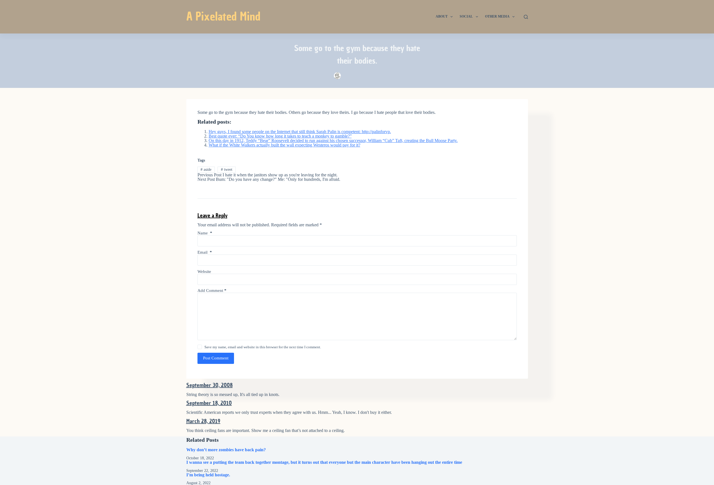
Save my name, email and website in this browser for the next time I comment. (262, 347)
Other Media (497, 16)
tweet (226, 169)
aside (206, 169)
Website (204, 271)
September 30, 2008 (209, 385)
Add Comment (211, 290)
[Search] (526, 17)
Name (204, 233)
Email (204, 252)
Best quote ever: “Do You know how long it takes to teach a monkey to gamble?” (280, 136)
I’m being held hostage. (208, 474)
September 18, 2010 (209, 403)
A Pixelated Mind (223, 16)
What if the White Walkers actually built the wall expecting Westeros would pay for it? (284, 145)
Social (466, 16)
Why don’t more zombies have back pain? (226, 449)
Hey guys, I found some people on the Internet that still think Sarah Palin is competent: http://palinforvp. (300, 131)
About (442, 16)
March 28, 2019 (203, 421)
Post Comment (215, 358)
